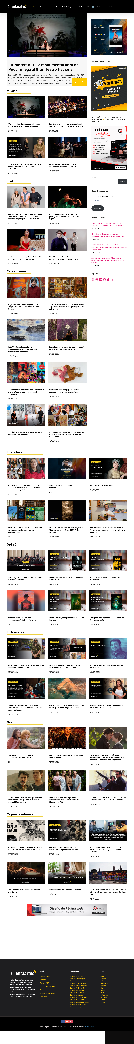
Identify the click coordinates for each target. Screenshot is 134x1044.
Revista (55, 7)
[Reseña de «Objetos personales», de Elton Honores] (67, 602)
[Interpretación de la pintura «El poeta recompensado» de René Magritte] (26, 602)
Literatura (104, 985)
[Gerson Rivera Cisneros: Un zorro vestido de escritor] (108, 649)
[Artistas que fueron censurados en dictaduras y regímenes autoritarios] (67, 832)
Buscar (93, 177)
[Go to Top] (130, 1039)
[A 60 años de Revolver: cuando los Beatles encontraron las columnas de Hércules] (26, 832)
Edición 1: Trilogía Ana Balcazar (81, 1008)
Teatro (102, 992)
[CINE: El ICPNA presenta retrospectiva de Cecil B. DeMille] (67, 739)
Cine (102, 989)
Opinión (103, 978)
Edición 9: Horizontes (78, 989)
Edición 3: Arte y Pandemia (80, 1004)
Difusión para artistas (48, 988)
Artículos (80, 7)
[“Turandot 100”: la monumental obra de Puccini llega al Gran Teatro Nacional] (26, 108)
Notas (102, 1004)
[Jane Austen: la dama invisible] (108, 470)
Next (83, 83)
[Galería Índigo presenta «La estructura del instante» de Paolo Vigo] (26, 416)
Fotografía (104, 997)
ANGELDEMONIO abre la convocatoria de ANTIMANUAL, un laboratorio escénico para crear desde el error (109, 247)
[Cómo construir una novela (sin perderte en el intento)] (26, 874)
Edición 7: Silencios (77, 994)
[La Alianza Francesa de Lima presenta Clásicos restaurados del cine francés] (26, 739)
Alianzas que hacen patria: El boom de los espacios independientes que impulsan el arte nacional (107, 260)
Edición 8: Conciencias (78, 992)
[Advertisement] (109, 301)
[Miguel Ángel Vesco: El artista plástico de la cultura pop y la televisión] (26, 649)
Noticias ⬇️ (90, 7)
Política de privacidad (47, 995)
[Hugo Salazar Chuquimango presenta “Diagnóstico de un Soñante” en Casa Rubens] (26, 289)
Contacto (112, 7)
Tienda (42, 991)
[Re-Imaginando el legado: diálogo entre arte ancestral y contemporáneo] (67, 649)
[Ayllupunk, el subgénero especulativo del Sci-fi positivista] (108, 602)
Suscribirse (98, 208)
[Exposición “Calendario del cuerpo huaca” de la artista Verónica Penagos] (67, 331)
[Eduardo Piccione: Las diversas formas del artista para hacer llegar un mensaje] (67, 690)
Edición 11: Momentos (78, 985)
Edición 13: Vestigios (77, 980)
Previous (75, 83)
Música (102, 994)
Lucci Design (90, 1028)
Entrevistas (101, 7)
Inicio (35, 7)
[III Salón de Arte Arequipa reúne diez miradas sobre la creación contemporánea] (67, 374)
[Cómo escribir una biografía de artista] (67, 874)
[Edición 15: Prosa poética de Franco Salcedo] (67, 470)
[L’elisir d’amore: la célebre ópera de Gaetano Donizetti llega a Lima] (67, 149)
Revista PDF (44, 985)
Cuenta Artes (44, 7)
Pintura (103, 987)
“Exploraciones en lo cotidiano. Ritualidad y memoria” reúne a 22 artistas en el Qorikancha (45, 66)
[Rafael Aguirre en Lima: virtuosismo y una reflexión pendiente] (26, 562)
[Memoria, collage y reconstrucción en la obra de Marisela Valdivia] (108, 690)
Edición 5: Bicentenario (78, 999)
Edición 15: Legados (67, 7)
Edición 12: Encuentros (78, 982)
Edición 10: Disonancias (78, 987)
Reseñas (103, 980)
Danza (102, 1001)
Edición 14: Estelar (76, 978)
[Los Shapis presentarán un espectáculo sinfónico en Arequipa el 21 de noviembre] (67, 108)
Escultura (103, 999)
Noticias (43, 981)
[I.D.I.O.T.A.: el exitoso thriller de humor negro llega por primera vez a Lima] (67, 241)
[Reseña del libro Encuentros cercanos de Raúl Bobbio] (67, 562)
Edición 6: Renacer (77, 997)
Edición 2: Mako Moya (78, 1006)
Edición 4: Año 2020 (77, 1001)
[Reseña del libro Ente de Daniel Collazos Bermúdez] (108, 562)
